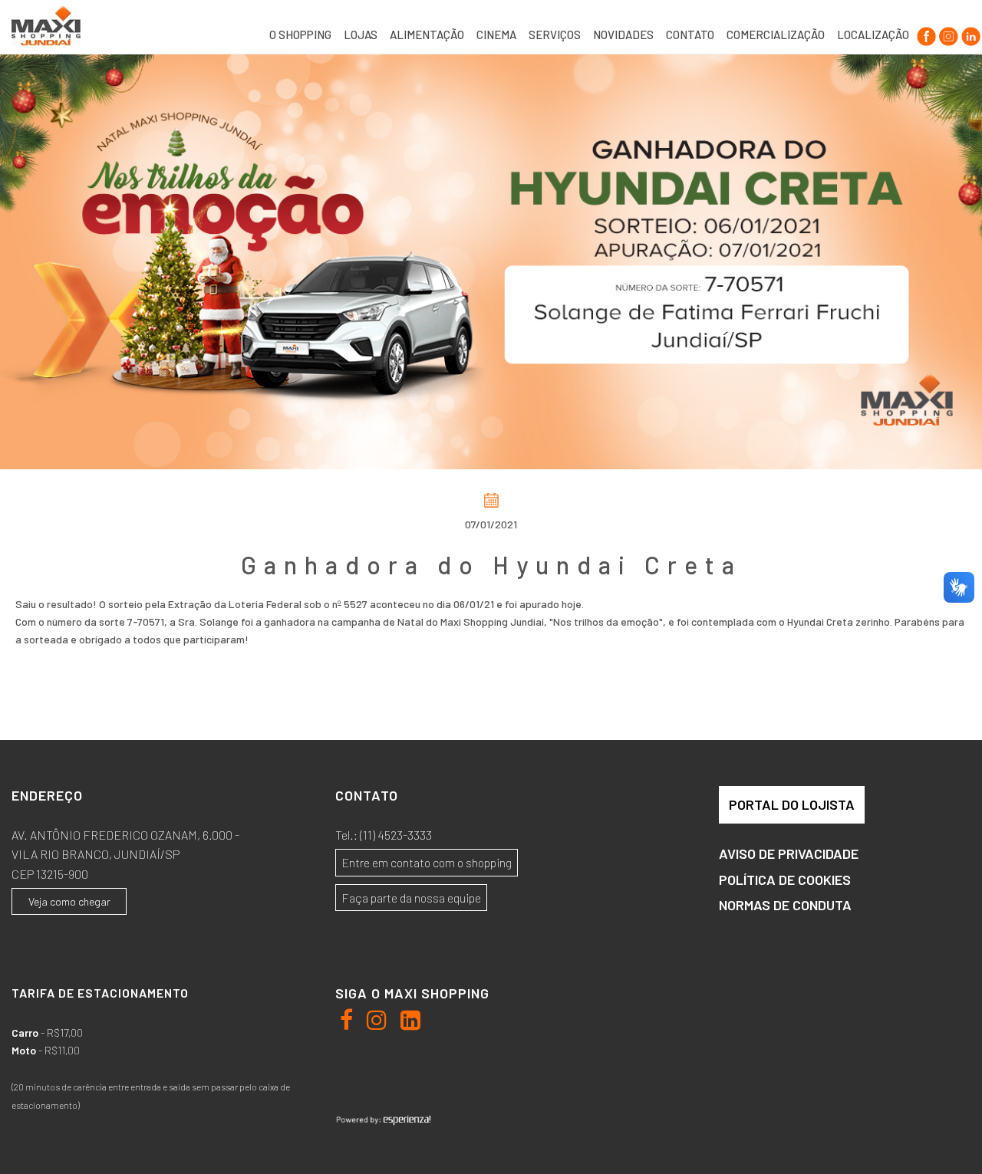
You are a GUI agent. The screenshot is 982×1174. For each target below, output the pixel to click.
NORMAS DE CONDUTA (785, 904)
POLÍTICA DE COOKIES (785, 879)
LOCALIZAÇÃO (873, 34)
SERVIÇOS (555, 34)
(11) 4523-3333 (396, 834)
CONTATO (690, 34)
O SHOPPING (300, 34)
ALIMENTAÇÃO (427, 34)
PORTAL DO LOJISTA (792, 804)
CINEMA (496, 34)
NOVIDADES (623, 34)
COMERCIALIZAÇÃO (776, 34)
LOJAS (360, 34)
